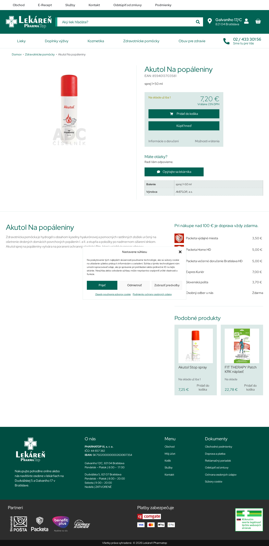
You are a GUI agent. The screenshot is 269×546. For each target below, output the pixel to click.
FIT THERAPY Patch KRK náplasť (241, 369)
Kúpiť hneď (183, 126)
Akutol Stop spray (192, 367)
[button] (180, 252)
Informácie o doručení (163, 141)
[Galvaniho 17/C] (209, 21)
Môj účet (170, 453)
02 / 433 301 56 (247, 39)
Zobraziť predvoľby (167, 285)
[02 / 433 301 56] (226, 40)
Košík (168, 460)
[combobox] (125, 21)
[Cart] (258, 21)
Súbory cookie (213, 481)
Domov (17, 54)
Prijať (102, 285)
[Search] (198, 21)
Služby (169, 467)
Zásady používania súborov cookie (113, 294)
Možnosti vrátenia (207, 141)
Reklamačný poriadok (218, 460)
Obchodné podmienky (218, 446)
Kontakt (169, 474)
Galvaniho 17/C (228, 19)
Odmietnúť (134, 285)
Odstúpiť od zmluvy (216, 467)
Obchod (169, 446)
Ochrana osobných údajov (221, 474)
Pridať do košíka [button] (203, 387)
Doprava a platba (215, 453)
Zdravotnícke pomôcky (40, 54)
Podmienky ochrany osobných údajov (152, 294)
